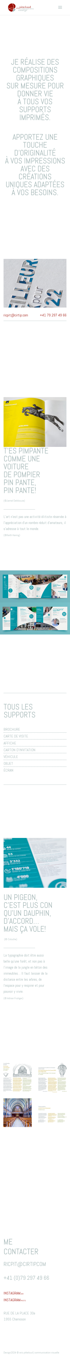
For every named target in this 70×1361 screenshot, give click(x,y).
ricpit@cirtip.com (16, 315)
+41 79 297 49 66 (53, 315)
